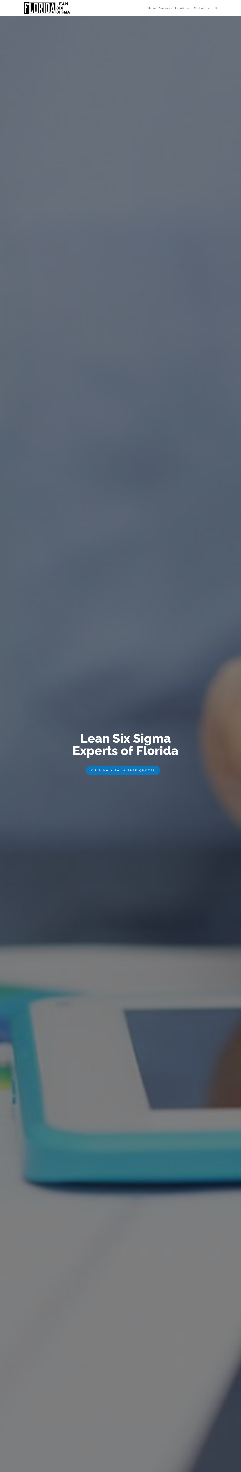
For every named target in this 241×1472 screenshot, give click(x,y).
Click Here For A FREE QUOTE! (123, 770)
